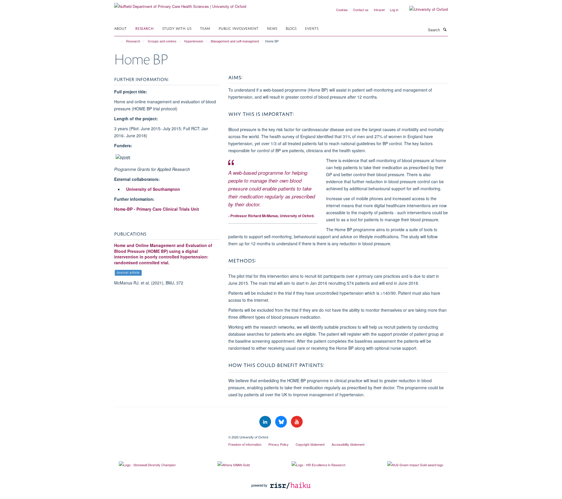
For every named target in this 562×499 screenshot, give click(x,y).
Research (144, 28)
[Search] (444, 29)
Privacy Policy (278, 444)
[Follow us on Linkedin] (265, 422)
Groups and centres (162, 41)
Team (205, 28)
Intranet (379, 9)
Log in (394, 9)
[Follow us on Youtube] (297, 422)
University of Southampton (153, 189)
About (120, 28)
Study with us (176, 28)
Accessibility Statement (348, 444)
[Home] (119, 41)
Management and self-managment (235, 41)
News (272, 28)
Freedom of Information (244, 444)
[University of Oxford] (424, 9)
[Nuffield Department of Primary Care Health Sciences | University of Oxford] (180, 4)
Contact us (361, 9)
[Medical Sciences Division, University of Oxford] (167, 434)
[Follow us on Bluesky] (281, 422)
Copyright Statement (310, 444)
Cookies (342, 9)
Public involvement (238, 28)
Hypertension (193, 41)
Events (311, 28)
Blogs (291, 28)
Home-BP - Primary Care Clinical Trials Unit (156, 209)
